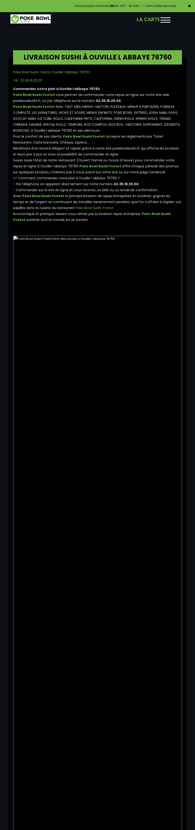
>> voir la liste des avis (159, 6)
